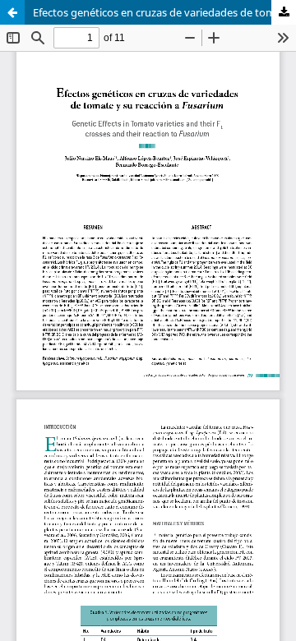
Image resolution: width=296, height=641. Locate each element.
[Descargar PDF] (283, 12)
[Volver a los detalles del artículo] (12, 12)
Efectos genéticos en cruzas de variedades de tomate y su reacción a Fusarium (164, 12)
